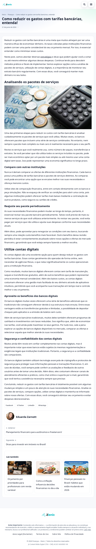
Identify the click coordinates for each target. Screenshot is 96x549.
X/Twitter (20, 405)
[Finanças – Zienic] (7, 4)
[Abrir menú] (91, 4)
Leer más (87, 529)
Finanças (11, 15)
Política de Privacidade (74, 534)
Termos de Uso (42, 534)
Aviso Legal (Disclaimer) (22, 534)
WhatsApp (42, 405)
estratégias (46, 56)
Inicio (4, 15)
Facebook (9, 405)
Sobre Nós (56, 534)
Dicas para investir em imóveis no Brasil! (26, 442)
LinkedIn (31, 405)
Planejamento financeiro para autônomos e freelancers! (34, 430)
